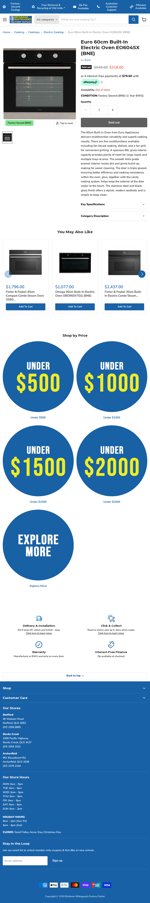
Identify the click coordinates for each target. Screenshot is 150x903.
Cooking (19, 32)
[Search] (133, 19)
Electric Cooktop (54, 32)
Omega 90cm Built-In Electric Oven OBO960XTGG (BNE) (75, 294)
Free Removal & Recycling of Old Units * (51, 6)
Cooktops (34, 32)
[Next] (141, 274)
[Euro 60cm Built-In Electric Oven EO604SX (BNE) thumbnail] (7, 137)
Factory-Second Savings (15, 7)
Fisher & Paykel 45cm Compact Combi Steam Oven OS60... (25, 296)
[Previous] (8, 274)
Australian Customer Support (112, 7)
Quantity (86, 102)
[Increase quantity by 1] (112, 110)
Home (6, 32)
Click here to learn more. (39, 633)
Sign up (57, 861)
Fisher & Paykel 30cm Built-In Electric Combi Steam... (123, 294)
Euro (88, 60)
